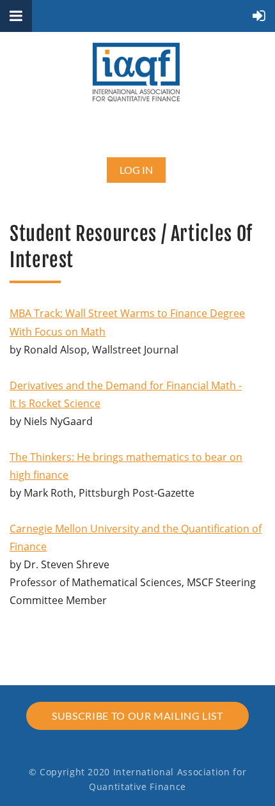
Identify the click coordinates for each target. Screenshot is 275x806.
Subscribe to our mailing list (137, 715)
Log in (136, 170)
